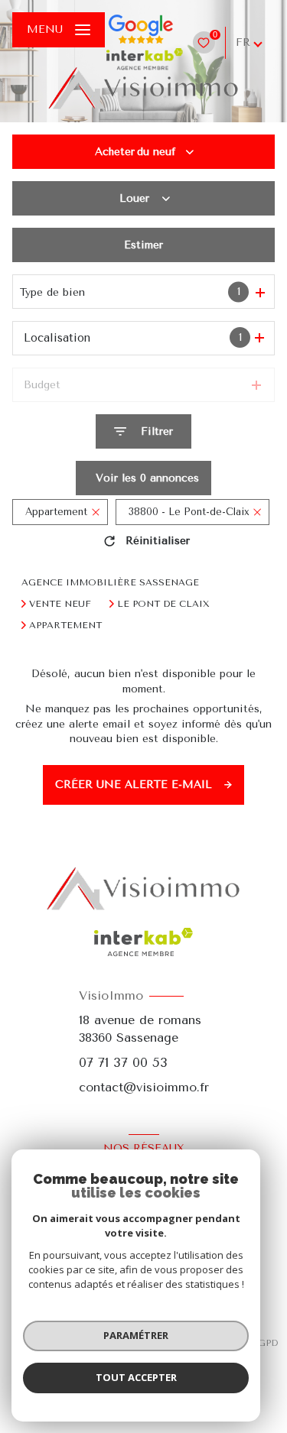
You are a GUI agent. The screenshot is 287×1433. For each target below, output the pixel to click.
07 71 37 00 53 (123, 1062)
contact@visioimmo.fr (144, 1087)
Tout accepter (136, 1377)
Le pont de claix (163, 603)
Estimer (143, 244)
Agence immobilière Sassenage (110, 582)
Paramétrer (135, 1335)
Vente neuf (60, 603)
